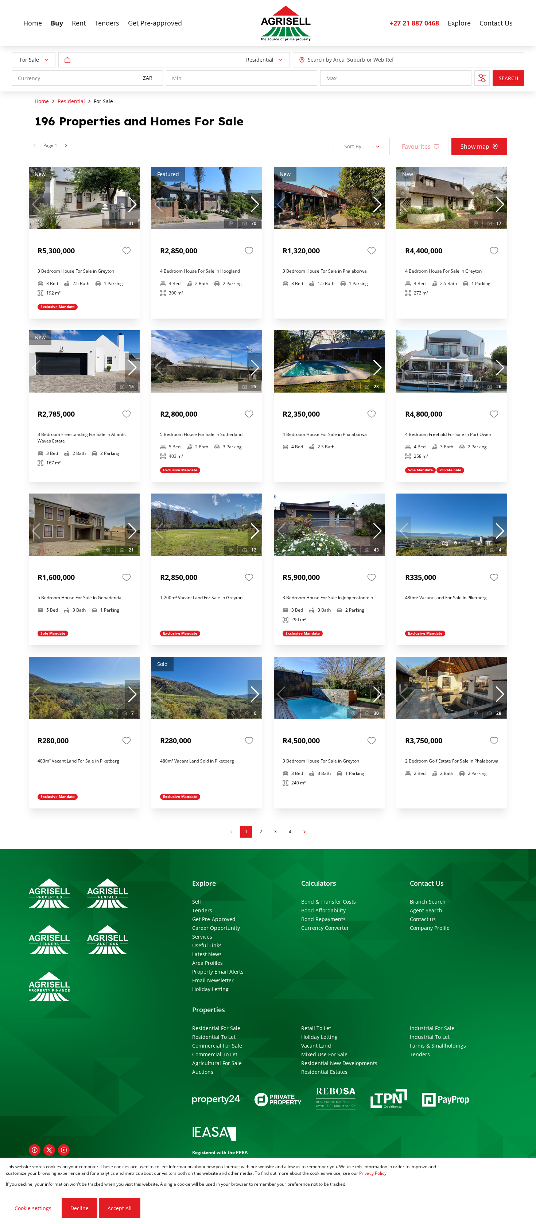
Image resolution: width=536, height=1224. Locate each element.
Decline (79, 1208)
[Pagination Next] (304, 832)
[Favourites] (126, 250)
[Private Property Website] (278, 1100)
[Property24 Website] (216, 1099)
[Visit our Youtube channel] (64, 1150)
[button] (132, 204)
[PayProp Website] (445, 1100)
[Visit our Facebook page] (34, 1150)
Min (177, 78)
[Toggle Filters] (482, 78)
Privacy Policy (373, 1173)
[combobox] (341, 59)
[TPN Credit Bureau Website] (388, 1099)
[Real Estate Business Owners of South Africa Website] (336, 1100)
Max (331, 78)
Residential (71, 101)
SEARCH (508, 78)
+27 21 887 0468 (414, 23)
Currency (29, 78)
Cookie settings (33, 1208)
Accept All (120, 1208)
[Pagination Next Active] (66, 145)
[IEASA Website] (214, 1134)
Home (42, 101)
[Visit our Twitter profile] (49, 1150)
